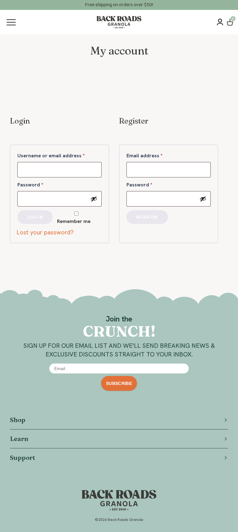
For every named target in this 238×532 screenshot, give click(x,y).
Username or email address (59, 155)
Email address (154, 155)
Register (147, 217)
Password (40, 184)
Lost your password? (45, 232)
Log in (35, 217)
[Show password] (93, 198)
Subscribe (119, 383)
